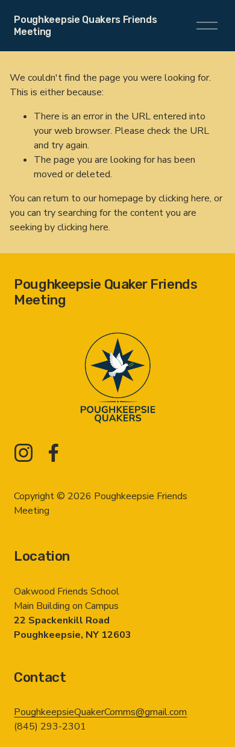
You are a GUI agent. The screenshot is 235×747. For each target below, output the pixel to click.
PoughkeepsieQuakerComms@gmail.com (100, 712)
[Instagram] (23, 452)
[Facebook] (53, 452)
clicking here (184, 198)
